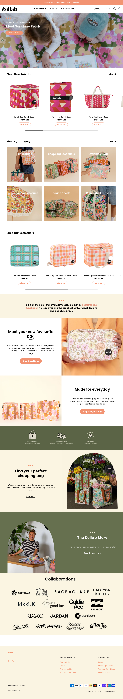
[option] (61, 40)
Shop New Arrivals (19, 74)
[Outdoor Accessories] (24, 203)
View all (112, 74)
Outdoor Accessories (24, 193)
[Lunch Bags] (24, 164)
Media (62, 665)
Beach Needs (61, 193)
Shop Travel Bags (31, 361)
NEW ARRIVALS (40, 9)
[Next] (120, 40)
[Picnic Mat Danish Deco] (61, 97)
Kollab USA (17, 691)
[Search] (115, 9)
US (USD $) (95, 9)
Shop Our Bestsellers (20, 233)
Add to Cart (24, 124)
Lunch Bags (24, 154)
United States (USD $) (16, 685)
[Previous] (3, 40)
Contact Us (65, 662)
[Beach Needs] (61, 203)
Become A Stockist (68, 672)
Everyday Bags (98, 154)
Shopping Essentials (61, 154)
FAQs (100, 662)
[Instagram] (13, 660)
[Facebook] (9, 660)
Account (107, 9)
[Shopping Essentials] (61, 164)
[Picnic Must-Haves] (98, 203)
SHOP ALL (53, 9)
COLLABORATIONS (68, 9)
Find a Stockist (66, 669)
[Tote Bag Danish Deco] (98, 97)
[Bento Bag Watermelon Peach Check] (61, 255)
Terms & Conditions (106, 669)
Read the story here (92, 553)
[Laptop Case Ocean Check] (24, 255)
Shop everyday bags (92, 411)
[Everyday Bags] (98, 164)
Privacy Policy (104, 672)
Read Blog (30, 496)
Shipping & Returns (106, 665)
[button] (12, 99)
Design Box (32, 691)
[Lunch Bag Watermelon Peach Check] (98, 255)
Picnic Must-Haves (98, 193)
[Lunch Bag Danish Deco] (24, 97)
